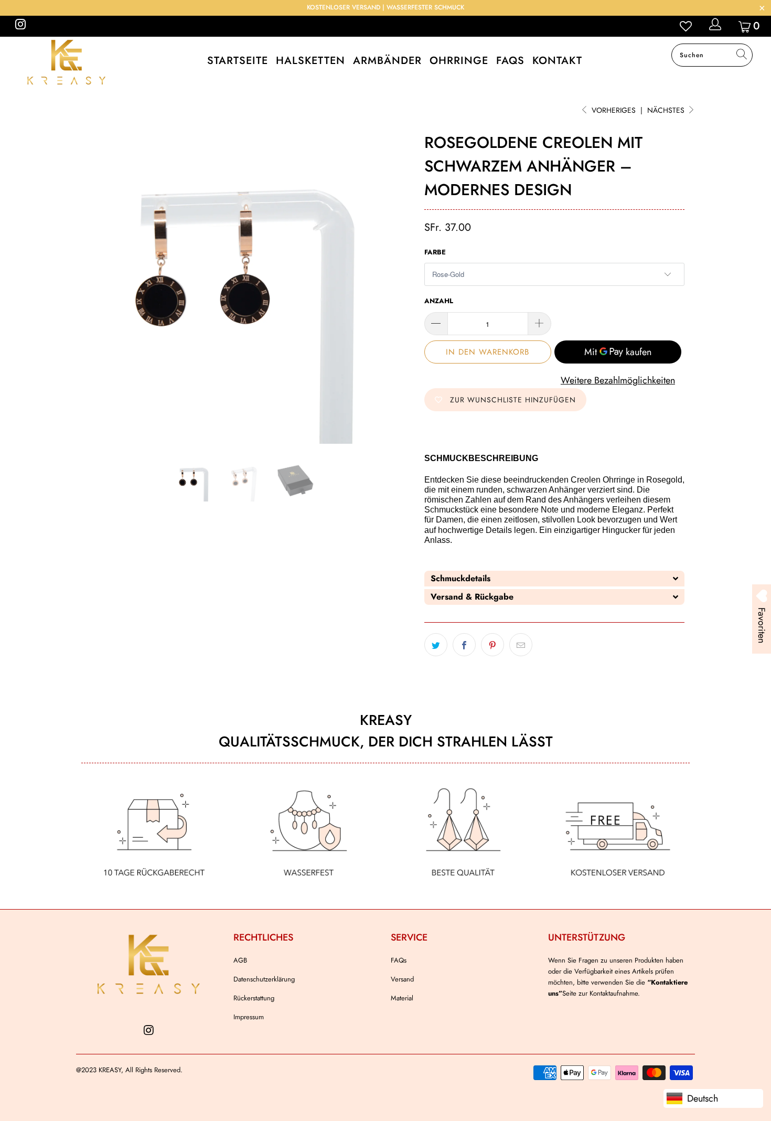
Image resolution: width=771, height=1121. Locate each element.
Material (402, 998)
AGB (240, 960)
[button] (554, 578)
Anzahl (438, 301)
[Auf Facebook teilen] (464, 644)
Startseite (237, 60)
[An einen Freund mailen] (520, 644)
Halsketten (310, 60)
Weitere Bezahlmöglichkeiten (618, 380)
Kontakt (557, 60)
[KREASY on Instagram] (20, 26)
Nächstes (667, 110)
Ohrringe (459, 60)
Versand (402, 979)
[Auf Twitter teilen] (435, 644)
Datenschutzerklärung (264, 979)
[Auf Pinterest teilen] (492, 644)
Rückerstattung (253, 998)
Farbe (435, 252)
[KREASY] (66, 62)
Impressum (248, 1017)
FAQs (510, 60)
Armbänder (387, 60)
